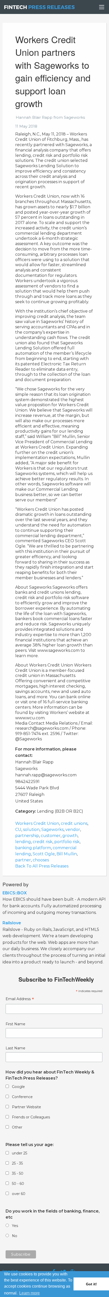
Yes (15, 1225)
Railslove (12, 922)
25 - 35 (17, 1163)
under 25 (19, 1153)
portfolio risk (67, 841)
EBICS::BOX (15, 893)
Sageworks (52, 829)
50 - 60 (18, 1183)
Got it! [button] (91, 1284)
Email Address (20, 999)
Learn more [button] (29, 1293)
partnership (27, 835)
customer (51, 835)
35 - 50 (17, 1173)
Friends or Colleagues (31, 1117)
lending (23, 841)
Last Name (15, 1048)
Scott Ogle (44, 853)
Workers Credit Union (37, 823)
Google (18, 1086)
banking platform (33, 847)
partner (23, 860)
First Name (15, 1024)
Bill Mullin (67, 853)
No (14, 1236)
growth (70, 835)
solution (31, 829)
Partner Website (26, 1107)
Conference (22, 1097)
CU (18, 829)
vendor (72, 829)
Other (17, 1127)
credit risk (42, 841)
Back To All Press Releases (41, 866)
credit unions (74, 823)
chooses (41, 860)
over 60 (18, 1193)
